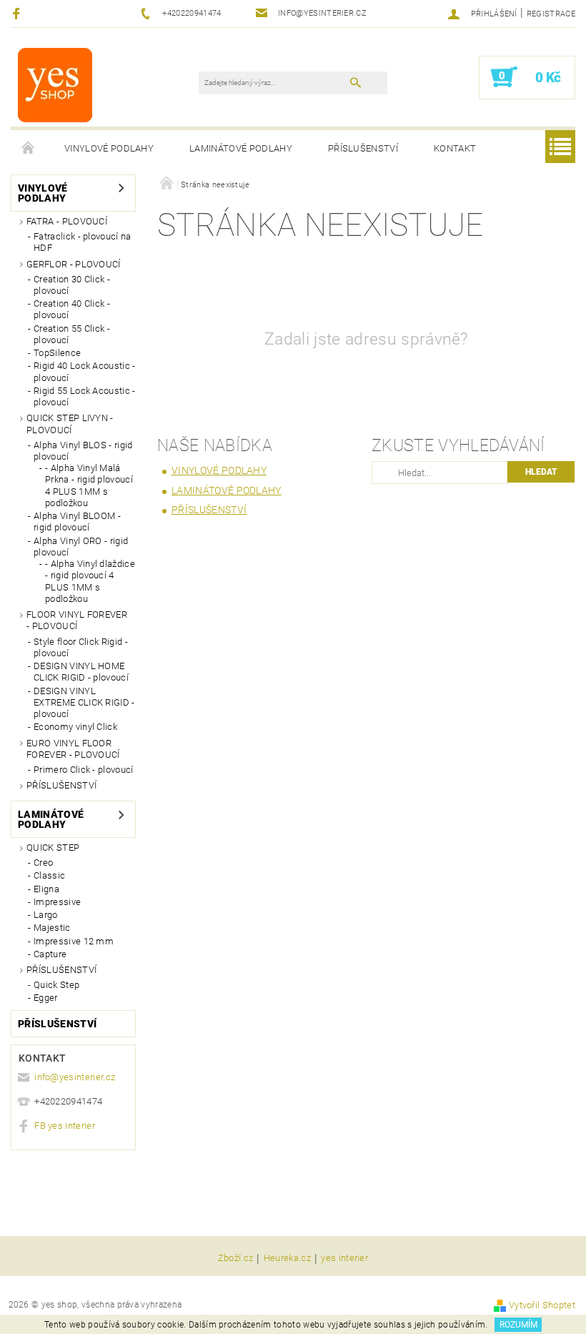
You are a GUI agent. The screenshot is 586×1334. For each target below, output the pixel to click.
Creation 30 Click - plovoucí (72, 285)
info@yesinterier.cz (74, 1077)
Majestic (52, 927)
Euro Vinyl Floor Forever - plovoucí (73, 749)
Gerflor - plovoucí (73, 264)
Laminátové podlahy (240, 148)
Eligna (46, 889)
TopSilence (57, 352)
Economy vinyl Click (75, 726)
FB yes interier (64, 1125)
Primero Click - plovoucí (84, 769)
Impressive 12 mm (74, 941)
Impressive (57, 901)
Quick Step (52, 847)
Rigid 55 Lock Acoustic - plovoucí (85, 396)
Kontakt (455, 148)
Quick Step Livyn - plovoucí (70, 423)
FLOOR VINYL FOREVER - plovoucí (76, 620)
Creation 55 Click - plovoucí (72, 334)
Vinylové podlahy (109, 148)
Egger (46, 997)
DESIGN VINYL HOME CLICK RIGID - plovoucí (81, 672)
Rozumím (518, 1325)
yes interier (344, 1258)
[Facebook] (18, 13)
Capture (50, 954)
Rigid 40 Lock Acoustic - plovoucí (85, 371)
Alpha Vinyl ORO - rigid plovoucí (81, 546)
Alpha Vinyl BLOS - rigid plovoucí (83, 451)
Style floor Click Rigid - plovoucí (81, 647)
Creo (43, 862)
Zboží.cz (236, 1258)
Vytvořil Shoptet (542, 1305)
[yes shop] (55, 84)
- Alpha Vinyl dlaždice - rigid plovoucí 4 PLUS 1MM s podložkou (90, 581)
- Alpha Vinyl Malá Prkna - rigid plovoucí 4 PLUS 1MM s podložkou (89, 485)
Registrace (551, 14)
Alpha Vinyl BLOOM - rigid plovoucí (77, 521)
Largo (46, 914)
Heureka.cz (287, 1258)
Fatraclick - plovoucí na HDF (82, 242)
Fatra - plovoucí (66, 221)
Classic (49, 875)
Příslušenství (363, 148)
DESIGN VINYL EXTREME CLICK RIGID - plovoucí (84, 703)
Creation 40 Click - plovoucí (72, 309)
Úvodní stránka (28, 148)
